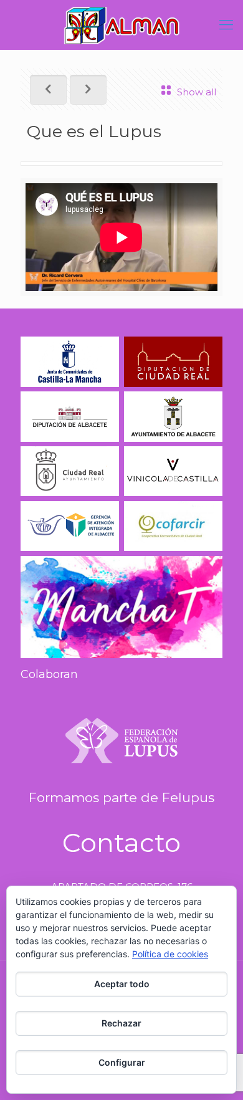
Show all (196, 92)
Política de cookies (170, 954)
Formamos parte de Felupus (121, 797)
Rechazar (121, 1023)
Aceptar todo (122, 983)
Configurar (121, 1062)
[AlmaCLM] (121, 25)
